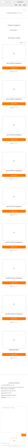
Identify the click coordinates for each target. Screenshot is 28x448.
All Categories (13, 30)
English (24, 5)
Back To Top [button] (14, 438)
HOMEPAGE (20, 2)
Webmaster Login (5, 443)
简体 (20, 5)
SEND (23, 435)
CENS (18, 446)
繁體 (16, 5)
